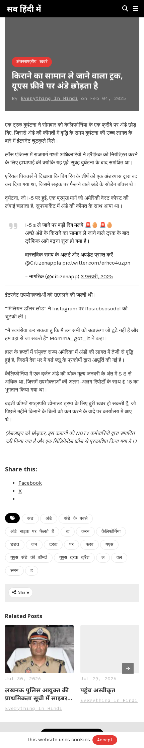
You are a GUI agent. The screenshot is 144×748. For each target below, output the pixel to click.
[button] (135, 8)
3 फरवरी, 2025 (97, 276)
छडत (14, 545)
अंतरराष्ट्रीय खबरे (32, 62)
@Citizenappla (43, 263)
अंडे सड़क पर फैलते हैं (32, 532)
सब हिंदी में (24, 9)
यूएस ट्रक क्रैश (74, 558)
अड (30, 518)
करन (85, 532)
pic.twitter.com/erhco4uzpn (96, 263)
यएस (109, 545)
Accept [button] (105, 740)
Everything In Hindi (49, 99)
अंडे (49, 518)
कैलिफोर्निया (111, 532)
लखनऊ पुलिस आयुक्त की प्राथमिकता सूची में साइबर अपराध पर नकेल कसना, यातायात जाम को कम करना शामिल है (39, 694)
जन (34, 545)
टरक (53, 545)
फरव (89, 545)
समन (14, 571)
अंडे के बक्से (75, 518)
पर (71, 545)
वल (119, 558)
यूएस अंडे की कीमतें (28, 558)
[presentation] (128, 668)
